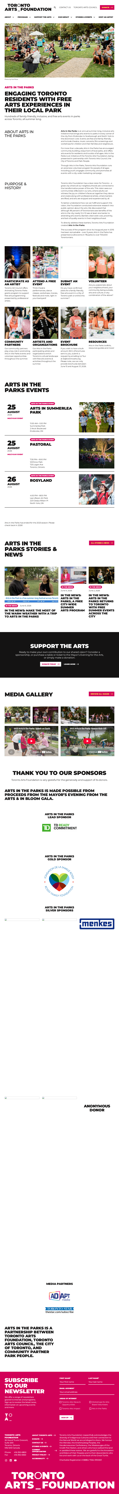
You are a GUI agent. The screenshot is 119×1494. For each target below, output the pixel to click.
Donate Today (49, 664)
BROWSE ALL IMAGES (100, 694)
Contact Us (65, 7)
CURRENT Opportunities (39, 1450)
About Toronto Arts (42, 1435)
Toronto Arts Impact (71, 1408)
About (8, 17)
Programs (23, 17)
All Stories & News (100, 543)
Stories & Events (84, 17)
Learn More (69, 664)
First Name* (65, 1378)
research (106, 205)
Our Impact (63, 17)
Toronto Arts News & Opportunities (71, 1403)
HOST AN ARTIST (106, 17)
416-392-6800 (20, 1452)
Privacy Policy (39, 1455)
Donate (105, 7)
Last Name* (93, 1378)
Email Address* (67, 1388)
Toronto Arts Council (85, 7)
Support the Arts (42, 17)
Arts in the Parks (99, 1408)
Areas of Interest (68, 1398)
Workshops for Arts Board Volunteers (100, 1403)
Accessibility (38, 1458)
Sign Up (64, 1418)
